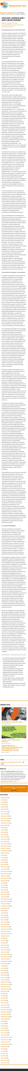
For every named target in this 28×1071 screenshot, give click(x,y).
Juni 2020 (3, 968)
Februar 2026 (4, 811)
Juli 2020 (3, 966)
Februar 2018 (4, 1032)
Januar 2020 (4, 979)
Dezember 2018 (5, 1009)
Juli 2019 (3, 993)
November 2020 (5, 956)
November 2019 (5, 984)
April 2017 (3, 1055)
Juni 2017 (3, 1051)
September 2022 (5, 906)
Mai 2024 (3, 860)
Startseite (4, 12)
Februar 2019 (4, 1005)
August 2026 (4, 797)
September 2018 (5, 1016)
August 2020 (4, 963)
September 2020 (5, 961)
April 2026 (3, 807)
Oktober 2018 (4, 1014)
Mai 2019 (3, 998)
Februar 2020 (4, 977)
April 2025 (3, 834)
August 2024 (4, 853)
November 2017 (5, 1039)
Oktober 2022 (4, 903)
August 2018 (4, 1019)
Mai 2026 (3, 804)
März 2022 (4, 919)
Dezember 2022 (5, 899)
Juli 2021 (3, 938)
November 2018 (5, 1012)
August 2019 (4, 991)
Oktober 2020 (4, 959)
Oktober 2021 (4, 931)
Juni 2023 (3, 885)
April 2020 (3, 972)
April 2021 (3, 945)
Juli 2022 (3, 910)
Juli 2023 (3, 883)
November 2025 (5, 818)
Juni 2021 (3, 940)
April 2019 (3, 1000)
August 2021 (4, 936)
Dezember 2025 (5, 816)
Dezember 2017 (5, 1037)
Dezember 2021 (5, 926)
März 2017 (4, 1058)
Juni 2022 (3, 913)
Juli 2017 (3, 1049)
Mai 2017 (3, 1053)
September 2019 (5, 989)
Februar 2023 (4, 894)
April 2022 (3, 917)
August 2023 (4, 880)
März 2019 (4, 1002)
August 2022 (4, 908)
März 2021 (4, 947)
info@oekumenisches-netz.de (9, 781)
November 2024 (5, 846)
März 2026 (4, 809)
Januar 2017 (4, 1062)
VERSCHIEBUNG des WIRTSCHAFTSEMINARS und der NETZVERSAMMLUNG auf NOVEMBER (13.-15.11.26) (12, 748)
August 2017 (4, 1046)
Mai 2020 (3, 970)
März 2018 (4, 1030)
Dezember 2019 (5, 982)
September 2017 (5, 1044)
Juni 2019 (3, 996)
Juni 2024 (3, 857)
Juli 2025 (3, 827)
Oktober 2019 (4, 986)
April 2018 (3, 1028)
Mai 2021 (3, 942)
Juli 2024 (3, 855)
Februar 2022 (4, 922)
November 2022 (5, 901)
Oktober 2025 (4, 820)
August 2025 (4, 825)
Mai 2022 (3, 915)
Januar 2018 (4, 1035)
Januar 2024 (4, 869)
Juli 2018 (3, 1021)
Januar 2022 (4, 924)
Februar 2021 (4, 949)
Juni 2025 (3, 830)
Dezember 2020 (5, 954)
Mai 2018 (3, 1025)
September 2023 (5, 878)
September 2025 (5, 823)
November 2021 (5, 929)
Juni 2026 (3, 802)
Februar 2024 (4, 866)
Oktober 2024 (4, 848)
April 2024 (3, 862)
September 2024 (5, 850)
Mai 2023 (3, 887)
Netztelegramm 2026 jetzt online (12, 722)
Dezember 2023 (5, 871)
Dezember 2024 (5, 843)
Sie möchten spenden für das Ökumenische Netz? (14, 789)
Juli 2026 (3, 800)
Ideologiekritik (12, 12)
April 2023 (3, 889)
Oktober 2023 (4, 876)
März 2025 (4, 836)
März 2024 (4, 864)
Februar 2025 (4, 839)
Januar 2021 (4, 952)
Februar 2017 (4, 1060)
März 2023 (4, 892)
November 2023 (5, 873)
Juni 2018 (3, 1023)
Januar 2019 (4, 1007)
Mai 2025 (3, 832)
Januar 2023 (4, 896)
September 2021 (5, 933)
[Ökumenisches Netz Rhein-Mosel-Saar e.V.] (14, 5)
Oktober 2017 (4, 1042)
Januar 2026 (4, 813)
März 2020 (4, 975)
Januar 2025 (4, 841)
